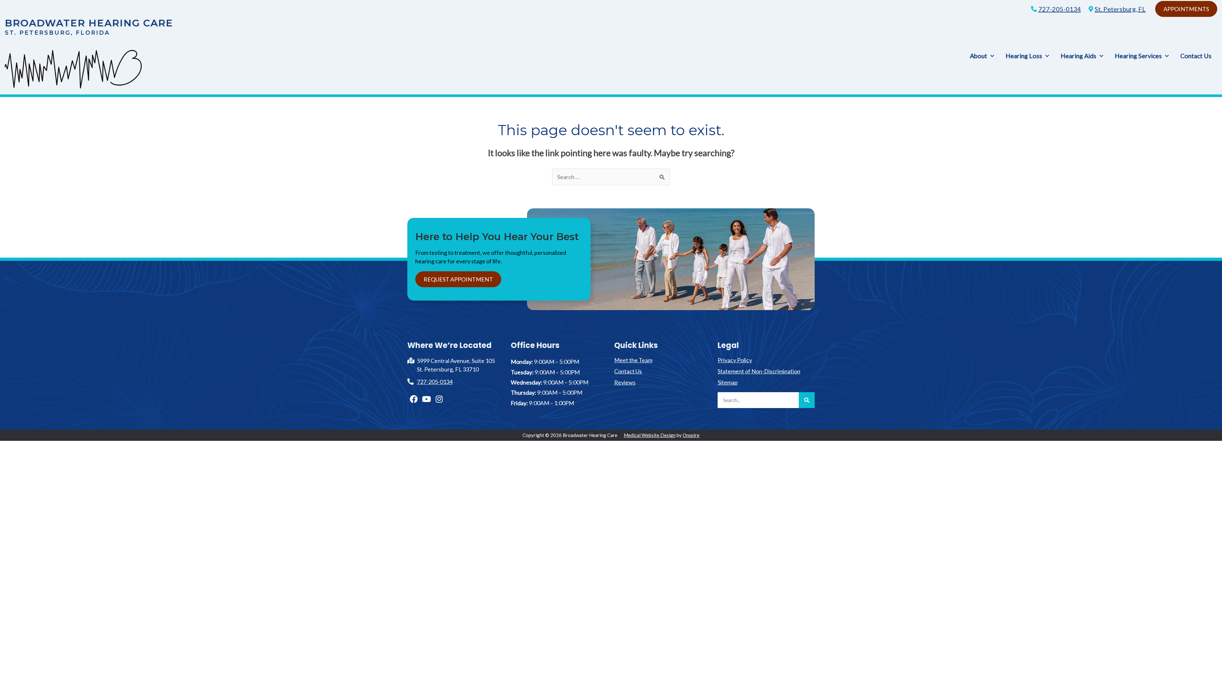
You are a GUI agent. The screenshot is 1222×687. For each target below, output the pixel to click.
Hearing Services (1138, 55)
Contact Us (1195, 55)
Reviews (625, 382)
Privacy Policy (735, 360)
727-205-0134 (1059, 9)
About (978, 55)
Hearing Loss (1024, 55)
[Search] (807, 400)
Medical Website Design (650, 435)
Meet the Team (633, 360)
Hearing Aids (1078, 55)
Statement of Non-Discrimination (759, 371)
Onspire (691, 435)
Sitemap (728, 382)
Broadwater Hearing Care (89, 23)
